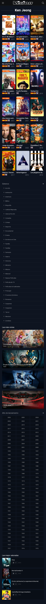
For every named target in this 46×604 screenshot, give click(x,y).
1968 (23, 488)
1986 (23, 466)
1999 (9, 451)
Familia (7, 244)
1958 (36, 500)
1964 (36, 492)
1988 (36, 462)
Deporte (8, 226)
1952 (36, 507)
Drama (7, 235)
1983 (23, 470)
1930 (9, 537)
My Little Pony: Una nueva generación (15, 64)
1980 (23, 473)
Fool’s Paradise (21, 91)
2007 (23, 440)
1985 (36, 466)
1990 (9, 462)
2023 (9, 421)
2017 (9, 428)
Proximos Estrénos (11, 295)
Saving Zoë (34, 91)
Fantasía (8, 252)
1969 (9, 488)
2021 (36, 421)
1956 (23, 503)
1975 (9, 481)
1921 (9, 548)
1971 (23, 485)
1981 (9, 473)
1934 (36, 529)
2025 (23, 417)
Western (8, 316)
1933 (9, 533)
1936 (9, 529)
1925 (36, 541)
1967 (36, 488)
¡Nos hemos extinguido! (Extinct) (13, 118)
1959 (23, 500)
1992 (23, 458)
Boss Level (34, 118)
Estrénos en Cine (10, 239)
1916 (23, 548)
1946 (36, 514)
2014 (9, 432)
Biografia (8, 205)
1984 (9, 470)
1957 (9, 503)
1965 (23, 492)
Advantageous (21, 172)
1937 (36, 526)
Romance (8, 299)
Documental (9, 231)
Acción (7, 188)
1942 (9, 522)
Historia (8, 261)
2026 (9, 417)
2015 (36, 428)
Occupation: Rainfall (23, 118)
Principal (8, 291)
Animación (8, 192)
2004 (23, 443)
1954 (9, 507)
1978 (9, 477)
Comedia (8, 218)
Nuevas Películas (10, 278)
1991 (36, 458)
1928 (36, 537)
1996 (9, 455)
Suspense (8, 303)
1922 (36, 544)
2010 (23, 436)
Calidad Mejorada (10, 209)
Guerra (7, 256)
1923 (23, 544)
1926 (23, 541)
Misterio (8, 265)
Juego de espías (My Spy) (11, 145)
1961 (36, 496)
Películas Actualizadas (12, 286)
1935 (23, 529)
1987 (9, 466)
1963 (9, 496)
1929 (23, 537)
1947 (23, 514)
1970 (36, 485)
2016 (23, 428)
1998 (23, 451)
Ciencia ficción (10, 214)
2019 (23, 425)
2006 (36, 440)
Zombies (8, 321)
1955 (36, 503)
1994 (36, 455)
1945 (9, 518)
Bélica (7, 201)
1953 (23, 507)
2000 (36, 447)
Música (7, 269)
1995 (23, 455)
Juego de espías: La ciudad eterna (14, 91)
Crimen (7, 222)
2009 (36, 436)
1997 (36, 451)
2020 (9, 425)
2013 (23, 432)
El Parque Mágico (22, 64)
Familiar (7, 248)
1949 (36, 511)
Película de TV (10, 282)
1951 (9, 511)
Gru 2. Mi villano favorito (10, 37)
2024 (36, 417)
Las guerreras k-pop (23, 37)
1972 (9, 485)
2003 (36, 443)
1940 (36, 522)
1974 (23, 481)
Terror (7, 312)
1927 (9, 541)
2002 (9, 447)
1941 (23, 522)
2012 (36, 432)
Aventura (8, 197)
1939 (9, 526)
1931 (36, 533)
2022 (23, 421)
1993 (9, 458)
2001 (23, 447)
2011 (9, 436)
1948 (9, 514)
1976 (36, 477)
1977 (23, 477)
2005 (9, 443)
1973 (36, 481)
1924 (9, 544)
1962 (23, 496)
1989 (23, 462)
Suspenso (8, 308)
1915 (36, 548)
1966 (9, 492)
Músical (7, 274)
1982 (36, 470)
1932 (23, 533)
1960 (9, 500)
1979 (36, 473)
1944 (23, 518)
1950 (23, 511)
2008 (9, 440)
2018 (36, 425)
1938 (23, 526)
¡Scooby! (19, 145)
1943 (36, 518)
